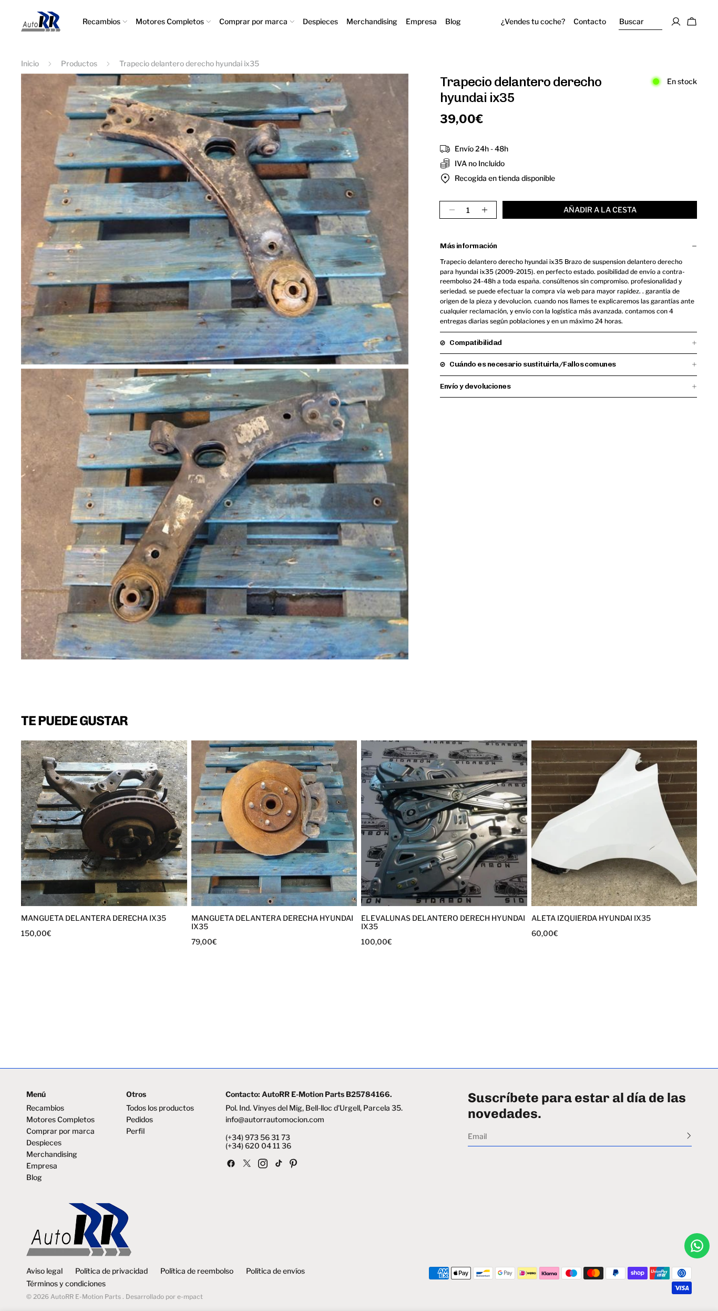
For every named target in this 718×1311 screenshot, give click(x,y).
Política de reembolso (196, 1271)
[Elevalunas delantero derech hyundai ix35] (444, 823)
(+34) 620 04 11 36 (258, 1146)
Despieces (43, 1143)
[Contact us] (697, 1245)
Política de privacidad (111, 1271)
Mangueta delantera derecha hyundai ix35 (272, 922)
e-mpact (190, 1296)
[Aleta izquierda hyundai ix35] (614, 823)
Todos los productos (160, 1108)
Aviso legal (44, 1271)
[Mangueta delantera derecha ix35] (104, 823)
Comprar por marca (60, 1131)
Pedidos (139, 1119)
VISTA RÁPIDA (64, 899)
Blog (34, 1177)
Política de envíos (275, 1271)
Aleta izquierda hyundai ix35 (591, 918)
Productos (79, 63)
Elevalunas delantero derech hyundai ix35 (443, 922)
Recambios (45, 1108)
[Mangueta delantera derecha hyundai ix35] (274, 823)
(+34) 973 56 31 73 (257, 1137)
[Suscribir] (689, 1135)
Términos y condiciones (66, 1283)
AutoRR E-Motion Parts (85, 1296)
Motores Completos (60, 1119)
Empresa (41, 1166)
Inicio (30, 63)
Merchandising (51, 1154)
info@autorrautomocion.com (274, 1119)
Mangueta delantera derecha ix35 (93, 918)
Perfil (135, 1131)
